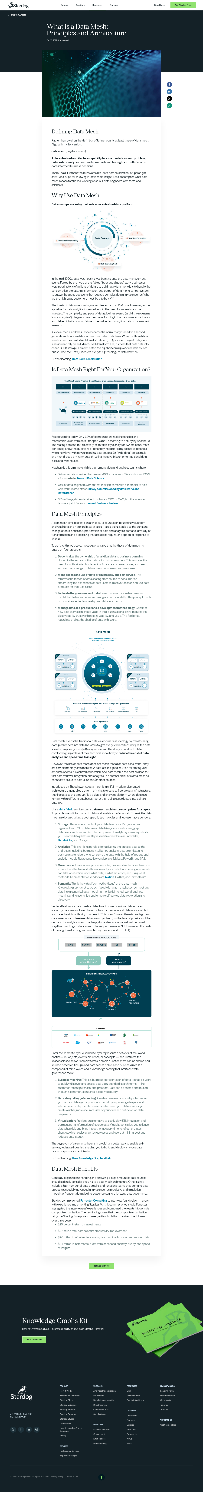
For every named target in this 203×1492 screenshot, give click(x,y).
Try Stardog (166, 1420)
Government (99, 1434)
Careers (130, 1425)
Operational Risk (101, 1409)
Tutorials (164, 1409)
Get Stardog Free (168, 1425)
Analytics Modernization (104, 1391)
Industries (98, 1425)
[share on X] (169, 98)
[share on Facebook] (169, 84)
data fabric (66, 809)
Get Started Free (183, 5)
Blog (129, 1391)
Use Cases (98, 1386)
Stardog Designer (68, 1414)
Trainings (164, 1405)
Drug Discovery (100, 1405)
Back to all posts (102, 1265)
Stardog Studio (67, 1419)
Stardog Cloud (66, 1400)
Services (64, 1446)
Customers (132, 1415)
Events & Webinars (135, 1400)
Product (64, 1386)
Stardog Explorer (67, 1409)
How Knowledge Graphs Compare (71, 1429)
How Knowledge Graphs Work (91, 1158)
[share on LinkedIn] (169, 91)
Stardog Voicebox (68, 1405)
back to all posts (18, 15)
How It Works (66, 1391)
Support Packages (68, 1455)
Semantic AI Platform (69, 1395)
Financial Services (101, 1429)
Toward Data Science (90, 478)
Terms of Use (72, 1476)
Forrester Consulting (93, 1200)
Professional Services (69, 1451)
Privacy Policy (57, 1476)
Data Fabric (98, 1395)
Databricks (65, 840)
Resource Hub (133, 1395)
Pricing (63, 1435)
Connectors (65, 1423)
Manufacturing (100, 1443)
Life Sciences (99, 1438)
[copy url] (169, 105)
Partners (130, 1420)
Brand (129, 1443)
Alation (109, 877)
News (129, 1438)
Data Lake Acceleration (87, 359)
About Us (131, 1429)
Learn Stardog (167, 1386)
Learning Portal (167, 1391)
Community (165, 1400)
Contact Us (132, 1434)
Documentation (167, 1395)
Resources (132, 1386)
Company (131, 1411)
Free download (34, 1339)
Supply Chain (99, 1414)
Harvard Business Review (101, 503)
